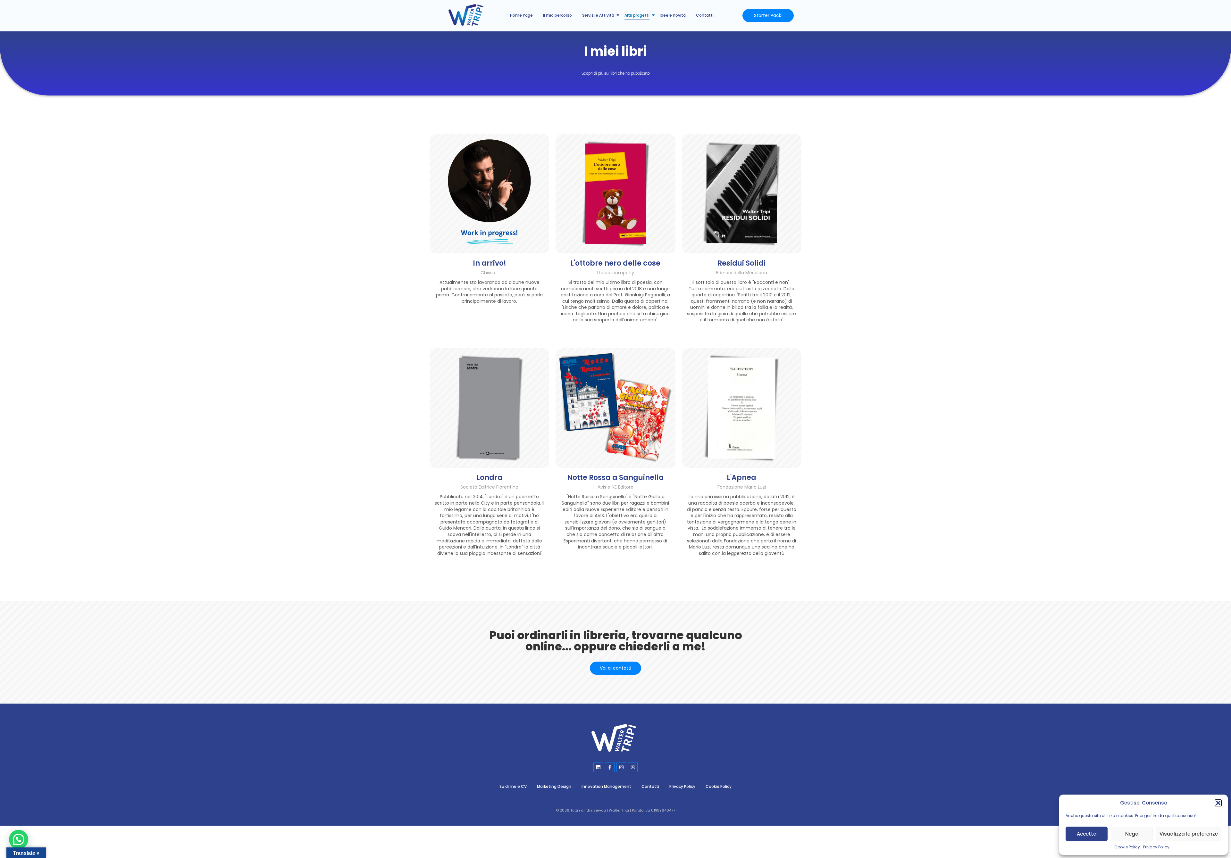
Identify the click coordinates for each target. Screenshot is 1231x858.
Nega (1132, 833)
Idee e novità (673, 15)
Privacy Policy (1156, 847)
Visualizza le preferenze (1189, 833)
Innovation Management (606, 786)
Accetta (1087, 833)
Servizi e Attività (598, 15)
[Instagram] (621, 767)
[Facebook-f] (610, 767)
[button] (1218, 803)
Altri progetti (636, 15)
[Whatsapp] (633, 767)
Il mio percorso (557, 15)
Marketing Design (554, 786)
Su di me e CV (513, 786)
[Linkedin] (598, 767)
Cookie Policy (1127, 847)
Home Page (521, 15)
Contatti (705, 15)
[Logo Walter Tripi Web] (615, 739)
